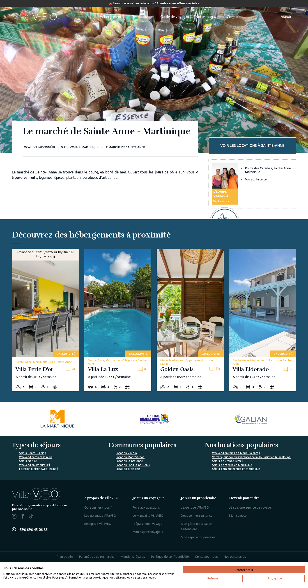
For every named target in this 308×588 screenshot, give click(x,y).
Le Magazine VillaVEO (148, 515)
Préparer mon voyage (147, 524)
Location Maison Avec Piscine (37, 468)
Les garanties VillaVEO (100, 515)
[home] (35, 16)
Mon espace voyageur (148, 532)
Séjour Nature (28, 460)
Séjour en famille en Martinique (232, 464)
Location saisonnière (39, 147)
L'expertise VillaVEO (195, 507)
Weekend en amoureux (33, 464)
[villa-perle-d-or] (45, 320)
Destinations (141, 17)
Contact (233, 17)
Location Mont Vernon (130, 457)
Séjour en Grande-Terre (227, 460)
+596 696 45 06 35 (33, 530)
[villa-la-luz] (117, 320)
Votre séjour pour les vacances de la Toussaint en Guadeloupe (251, 457)
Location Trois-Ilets (128, 468)
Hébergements (111, 17)
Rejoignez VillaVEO (97, 524)
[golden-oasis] (190, 320)
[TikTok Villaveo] (31, 517)
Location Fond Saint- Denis (132, 464)
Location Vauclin (126, 453)
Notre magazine (208, 17)
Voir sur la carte (256, 179)
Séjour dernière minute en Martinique (236, 468)
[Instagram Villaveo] (14, 517)
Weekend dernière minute (35, 457)
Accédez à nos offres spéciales (177, 3)
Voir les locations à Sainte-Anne (252, 145)
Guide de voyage (173, 17)
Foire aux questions (146, 507)
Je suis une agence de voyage (250, 507)
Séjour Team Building (32, 453)
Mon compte (238, 515)
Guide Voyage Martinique (80, 147)
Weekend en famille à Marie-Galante (235, 453)
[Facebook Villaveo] (23, 517)
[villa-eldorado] (262, 320)
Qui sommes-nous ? (98, 507)
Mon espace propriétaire (198, 537)
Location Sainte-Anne (129, 460)
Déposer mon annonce (197, 515)
